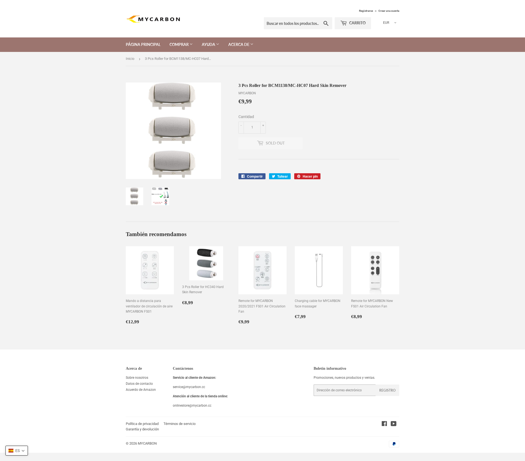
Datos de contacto (139, 384)
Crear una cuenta (388, 10)
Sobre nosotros (137, 378)
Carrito (357, 22)
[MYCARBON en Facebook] (384, 425)
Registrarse (366, 10)
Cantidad (246, 116)
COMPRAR (179, 44)
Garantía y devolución (142, 429)
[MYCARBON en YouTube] (393, 425)
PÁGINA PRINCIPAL (143, 44)
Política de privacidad (142, 424)
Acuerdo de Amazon (141, 390)
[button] (17, 450)
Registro (387, 390)
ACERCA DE (239, 44)
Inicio (130, 59)
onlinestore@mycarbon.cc (192, 405)
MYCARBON (147, 443)
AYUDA (209, 44)
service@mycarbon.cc (189, 387)
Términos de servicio (180, 424)
